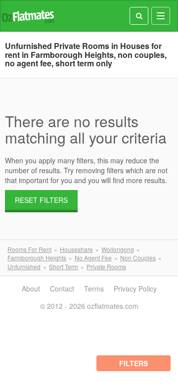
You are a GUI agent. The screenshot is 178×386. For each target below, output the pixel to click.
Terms (94, 288)
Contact (62, 288)
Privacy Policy (135, 288)
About (31, 288)
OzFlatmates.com (27, 16)
